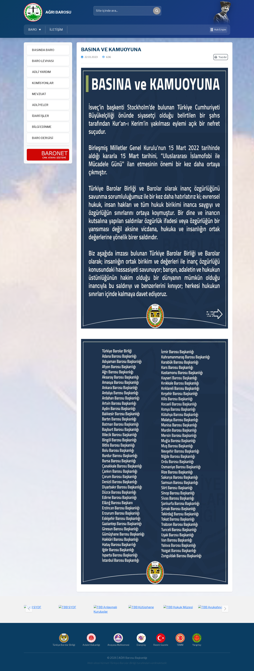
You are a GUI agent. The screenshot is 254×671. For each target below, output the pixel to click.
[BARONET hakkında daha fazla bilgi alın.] (48, 154)
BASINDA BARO (43, 50)
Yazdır (222, 57)
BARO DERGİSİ (42, 138)
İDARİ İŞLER (40, 116)
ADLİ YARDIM (41, 72)
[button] (225, 608)
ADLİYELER (40, 105)
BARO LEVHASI (43, 61)
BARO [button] (32, 29)
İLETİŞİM (56, 29)
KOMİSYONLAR (43, 83)
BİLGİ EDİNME (42, 127)
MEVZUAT (39, 94)
